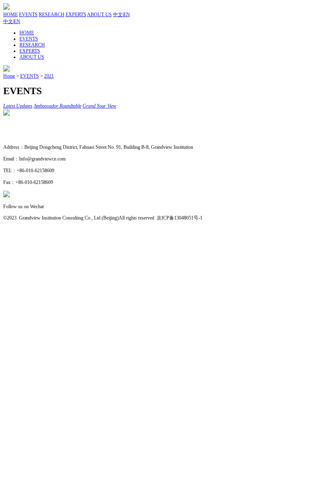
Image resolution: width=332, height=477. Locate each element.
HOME (10, 14)
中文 (118, 14)
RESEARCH (51, 14)
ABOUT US (99, 14)
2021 (49, 76)
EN (126, 14)
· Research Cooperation (26, 136)
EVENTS (28, 14)
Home (9, 76)
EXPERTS (76, 14)
